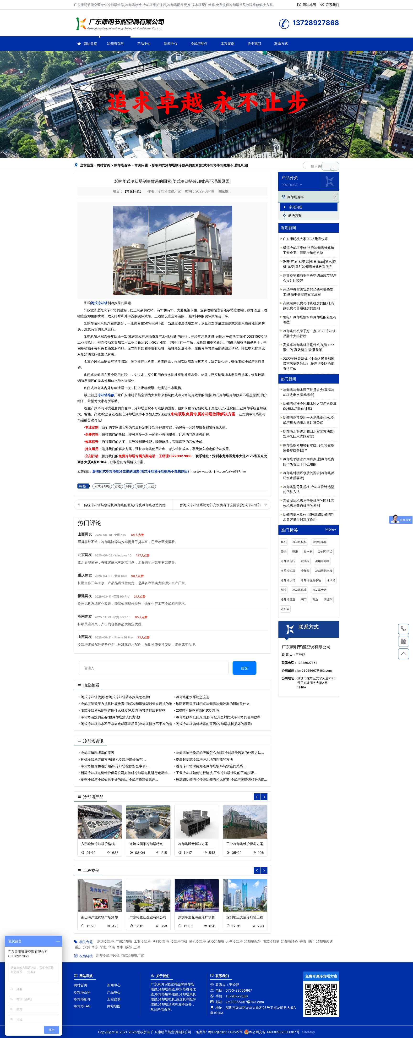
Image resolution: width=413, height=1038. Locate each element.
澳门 (311, 941)
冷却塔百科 (115, 43)
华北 (103, 947)
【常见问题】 (133, 191)
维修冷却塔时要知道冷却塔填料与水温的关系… (211, 766)
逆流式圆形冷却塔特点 (146, 844)
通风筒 (331, 580)
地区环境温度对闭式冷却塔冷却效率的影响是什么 (213, 704)
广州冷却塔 (123, 941)
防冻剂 (328, 599)
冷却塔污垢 (325, 551)
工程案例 (227, 43)
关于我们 (254, 43)
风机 (284, 542)
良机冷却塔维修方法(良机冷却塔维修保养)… (113, 759)
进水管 (285, 609)
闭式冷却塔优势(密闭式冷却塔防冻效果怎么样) (115, 697)
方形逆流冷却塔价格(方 (98, 844)
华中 (120, 947)
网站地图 (309, 5)
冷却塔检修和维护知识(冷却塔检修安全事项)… (115, 766)
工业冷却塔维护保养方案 (244, 844)
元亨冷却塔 (234, 941)
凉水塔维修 (319, 542)
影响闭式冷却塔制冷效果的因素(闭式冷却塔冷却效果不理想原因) (141, 471)
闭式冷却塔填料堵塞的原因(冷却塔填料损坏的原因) (214, 724)
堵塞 (140, 486)
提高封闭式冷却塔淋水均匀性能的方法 (204, 759)
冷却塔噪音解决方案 (193, 844)
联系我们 (332, 5)
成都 (128, 947)
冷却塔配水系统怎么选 (192, 697)
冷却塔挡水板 (323, 570)
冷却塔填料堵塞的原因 (97, 753)
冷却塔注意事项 (311, 580)
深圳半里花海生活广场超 (196, 917)
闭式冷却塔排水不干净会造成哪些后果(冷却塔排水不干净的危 (126, 724)
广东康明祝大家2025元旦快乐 (305, 239)
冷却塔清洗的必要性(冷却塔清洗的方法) (110, 717)
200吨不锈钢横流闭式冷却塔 (197, 710)
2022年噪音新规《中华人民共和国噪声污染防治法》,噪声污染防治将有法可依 (308, 364)
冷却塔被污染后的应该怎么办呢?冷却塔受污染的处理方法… (220, 753)
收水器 (308, 551)
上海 (136, 947)
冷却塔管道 (288, 599)
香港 (302, 941)
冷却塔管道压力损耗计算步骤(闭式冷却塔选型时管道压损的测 (126, 704)
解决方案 (295, 215)
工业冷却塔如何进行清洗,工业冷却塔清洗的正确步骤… (216, 773)
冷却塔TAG (82, 1006)
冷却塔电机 (179, 941)
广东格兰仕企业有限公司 (148, 917)
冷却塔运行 (288, 561)
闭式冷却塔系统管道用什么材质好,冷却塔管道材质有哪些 (123, 710)
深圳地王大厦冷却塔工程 (244, 917)
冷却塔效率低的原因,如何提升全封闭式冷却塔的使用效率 (218, 717)
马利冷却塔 (160, 941)
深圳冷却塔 (105, 941)
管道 (118, 486)
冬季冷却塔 (288, 570)
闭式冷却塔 (99, 303)
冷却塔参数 (319, 590)
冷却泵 (305, 570)
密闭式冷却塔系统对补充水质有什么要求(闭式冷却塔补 (220, 505)
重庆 (78, 947)
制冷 (129, 486)
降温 (284, 551)
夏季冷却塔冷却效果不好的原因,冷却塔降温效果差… (119, 779)
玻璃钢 (305, 561)
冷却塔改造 (324, 941)
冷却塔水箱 (288, 580)
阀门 (304, 599)
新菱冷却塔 (215, 941)
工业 (151, 486)
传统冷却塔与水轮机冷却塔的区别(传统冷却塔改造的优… (126, 505)
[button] (264, 796)
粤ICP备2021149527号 (225, 1032)
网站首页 (90, 44)
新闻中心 (170, 43)
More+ (331, 529)
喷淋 (295, 551)
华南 (111, 947)
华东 (95, 947)
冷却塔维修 (121, 24)
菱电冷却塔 (322, 561)
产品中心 (144, 43)
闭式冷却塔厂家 (132, 955)
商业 (315, 599)
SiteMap (308, 1032)
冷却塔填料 (299, 542)
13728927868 (180, 456)
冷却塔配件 (199, 43)
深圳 (86, 947)
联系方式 (281, 43)
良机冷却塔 (197, 941)
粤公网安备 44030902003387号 (274, 1032)
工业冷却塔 (142, 941)
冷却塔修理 (299, 590)
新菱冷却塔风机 (108, 955)
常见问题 (141, 165)
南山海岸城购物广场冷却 (99, 917)
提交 (244, 668)
